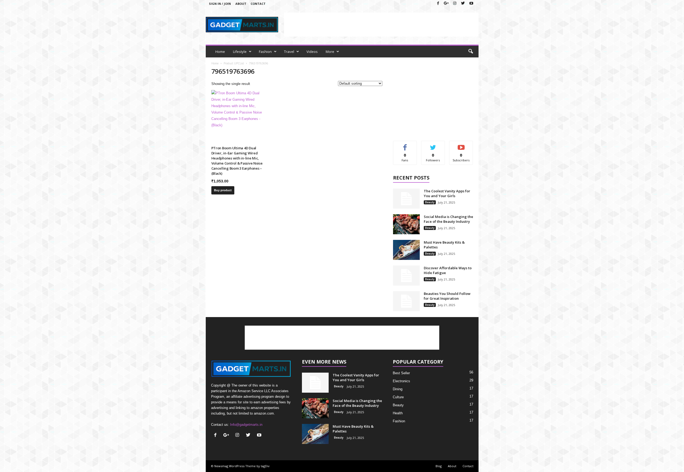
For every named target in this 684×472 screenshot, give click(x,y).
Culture (398, 397)
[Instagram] (455, 3)
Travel (289, 51)
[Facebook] (438, 3)
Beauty (429, 202)
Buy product (223, 190)
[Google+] (446, 3)
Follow (433, 145)
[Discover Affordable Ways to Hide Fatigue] (406, 276)
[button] (470, 51)
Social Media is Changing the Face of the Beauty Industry (448, 219)
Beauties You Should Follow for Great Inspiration (447, 296)
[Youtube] (471, 3)
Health (398, 413)
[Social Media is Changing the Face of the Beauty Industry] (406, 224)
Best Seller (401, 373)
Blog (439, 466)
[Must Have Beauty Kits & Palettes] (406, 250)
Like (405, 145)
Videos (312, 51)
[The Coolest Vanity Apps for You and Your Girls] (406, 199)
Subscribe (461, 145)
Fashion (265, 51)
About (240, 4)
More (330, 51)
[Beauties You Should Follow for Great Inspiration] (406, 301)
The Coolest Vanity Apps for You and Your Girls (447, 193)
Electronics (401, 381)
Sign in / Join (220, 4)
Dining (397, 389)
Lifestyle (240, 51)
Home (220, 51)
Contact (258, 4)
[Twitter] (463, 3)
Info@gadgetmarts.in (246, 425)
